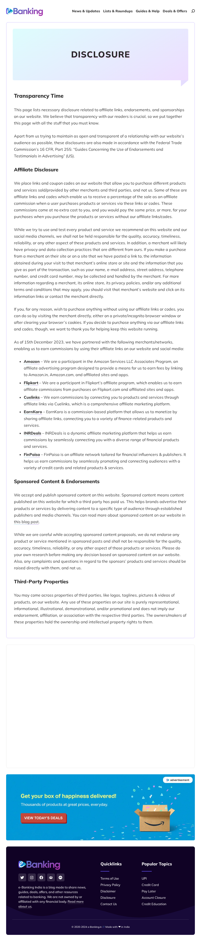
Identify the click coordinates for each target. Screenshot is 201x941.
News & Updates (86, 11)
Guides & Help (148, 11)
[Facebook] (41, 877)
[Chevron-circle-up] (60, 877)
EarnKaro (33, 411)
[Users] (51, 877)
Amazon (32, 361)
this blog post (26, 521)
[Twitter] (22, 877)
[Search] (193, 11)
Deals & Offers (175, 11)
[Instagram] (32, 877)
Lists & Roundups (118, 11)
